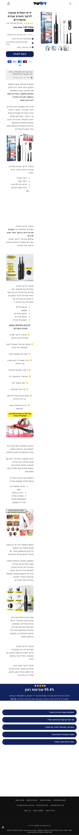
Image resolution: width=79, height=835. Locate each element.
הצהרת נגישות (32, 800)
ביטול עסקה (50, 810)
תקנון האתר (19, 800)
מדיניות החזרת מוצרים (25, 805)
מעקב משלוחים (59, 800)
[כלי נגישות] (3, 827)
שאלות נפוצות (45, 800)
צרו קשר (27, 810)
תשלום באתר (38, 810)
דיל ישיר (30, 826)
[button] (70, 3)
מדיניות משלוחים (57, 805)
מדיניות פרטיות (42, 805)
